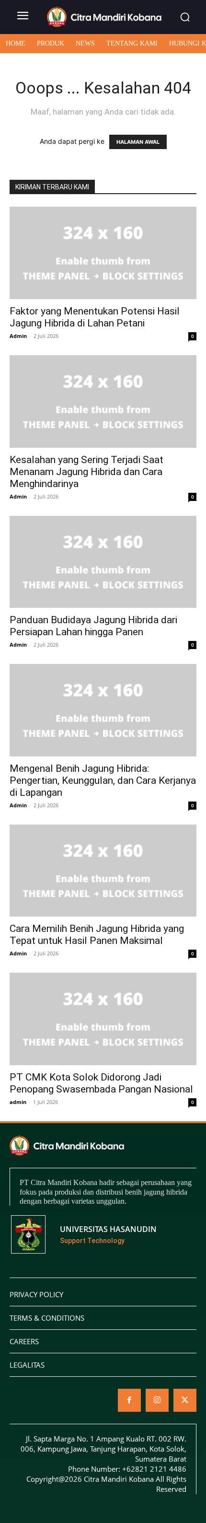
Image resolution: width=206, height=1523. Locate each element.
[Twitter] (184, 1400)
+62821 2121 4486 (154, 1469)
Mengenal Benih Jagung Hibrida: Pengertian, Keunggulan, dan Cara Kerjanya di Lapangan (103, 780)
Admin (18, 335)
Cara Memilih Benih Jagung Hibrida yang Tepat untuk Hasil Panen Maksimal (97, 934)
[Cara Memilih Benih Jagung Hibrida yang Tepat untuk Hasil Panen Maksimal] (103, 871)
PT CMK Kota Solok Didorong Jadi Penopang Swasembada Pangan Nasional (101, 1083)
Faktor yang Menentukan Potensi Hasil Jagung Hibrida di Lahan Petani (95, 317)
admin (18, 1101)
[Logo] (104, 17)
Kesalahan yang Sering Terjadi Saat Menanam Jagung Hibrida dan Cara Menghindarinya (86, 471)
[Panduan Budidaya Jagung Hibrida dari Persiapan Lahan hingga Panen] (103, 562)
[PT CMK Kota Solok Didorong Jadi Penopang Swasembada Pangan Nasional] (103, 1019)
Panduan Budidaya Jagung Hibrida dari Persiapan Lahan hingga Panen (93, 626)
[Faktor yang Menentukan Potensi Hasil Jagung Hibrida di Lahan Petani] (103, 253)
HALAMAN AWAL (138, 142)
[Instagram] (157, 1400)
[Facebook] (129, 1400)
